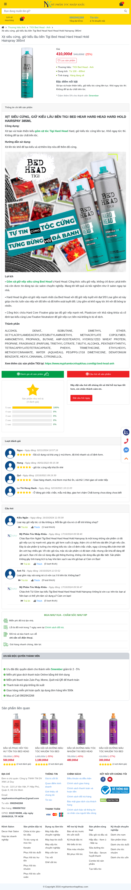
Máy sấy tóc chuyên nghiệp (52, 846)
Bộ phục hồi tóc (75, 854)
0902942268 (16, 803)
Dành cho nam (118, 835)
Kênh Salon (8, 826)
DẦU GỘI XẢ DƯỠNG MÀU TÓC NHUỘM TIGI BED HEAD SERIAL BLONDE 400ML (113, 750)
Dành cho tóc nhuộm (117, 851)
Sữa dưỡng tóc (96, 848)
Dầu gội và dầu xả (98, 835)
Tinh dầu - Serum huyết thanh (98, 854)
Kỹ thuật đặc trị (74, 839)
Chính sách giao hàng (78, 783)
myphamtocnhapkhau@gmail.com (20, 798)
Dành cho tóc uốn (120, 857)
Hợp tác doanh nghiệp (9, 838)
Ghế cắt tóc (51, 862)
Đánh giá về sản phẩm (32, 374)
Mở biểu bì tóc (74, 844)
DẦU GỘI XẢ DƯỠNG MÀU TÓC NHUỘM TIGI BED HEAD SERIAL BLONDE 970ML (17, 750)
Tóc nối (49, 857)
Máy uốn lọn (51, 852)
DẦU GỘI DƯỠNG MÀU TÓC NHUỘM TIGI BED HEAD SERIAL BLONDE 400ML (79, 750)
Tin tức (48, 800)
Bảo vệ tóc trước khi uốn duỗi (75, 833)
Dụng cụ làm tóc (54, 826)
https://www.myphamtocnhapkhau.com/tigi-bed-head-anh (79, 363)
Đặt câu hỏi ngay (81, 398)
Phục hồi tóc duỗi (32, 852)
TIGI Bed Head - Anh (39, 27)
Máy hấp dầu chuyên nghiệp (52, 833)
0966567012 (19, 808)
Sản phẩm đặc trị (32, 826)
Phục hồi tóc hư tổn (31, 859)
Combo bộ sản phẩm (96, 862)
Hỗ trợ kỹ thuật (75, 826)
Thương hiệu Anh (17, 27)
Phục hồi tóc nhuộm (29, 867)
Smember (94, 95)
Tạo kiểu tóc (95, 869)
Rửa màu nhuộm (75, 849)
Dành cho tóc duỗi (120, 844)
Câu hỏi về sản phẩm (100, 374)
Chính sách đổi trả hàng (79, 796)
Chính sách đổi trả (54, 627)
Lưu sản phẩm (67, 60)
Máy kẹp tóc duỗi (53, 839)
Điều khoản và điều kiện (79, 778)
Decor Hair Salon (10, 831)
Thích (36, 527)
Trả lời (24, 527)
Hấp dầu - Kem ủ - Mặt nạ (97, 841)
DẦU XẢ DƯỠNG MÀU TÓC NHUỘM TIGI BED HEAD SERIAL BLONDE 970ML (49, 750)
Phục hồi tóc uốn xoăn (31, 875)
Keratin (27, 848)
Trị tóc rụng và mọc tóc (30, 841)
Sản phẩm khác (119, 839)
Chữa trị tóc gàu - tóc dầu (32, 833)
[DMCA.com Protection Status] (109, 800)
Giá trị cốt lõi (51, 778)
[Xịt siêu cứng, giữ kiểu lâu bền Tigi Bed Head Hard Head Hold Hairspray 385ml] (27, 72)
